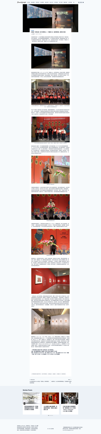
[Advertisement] (50, 364)
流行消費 (60, 2)
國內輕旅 (47, 2)
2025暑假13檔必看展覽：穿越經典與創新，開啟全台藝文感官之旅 (50, 408)
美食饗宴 (42, 2)
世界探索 (56, 2)
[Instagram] (81, 2)
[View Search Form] (74, 2)
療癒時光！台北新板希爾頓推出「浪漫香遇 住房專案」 (61, 381)
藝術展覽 (33, 2)
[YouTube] (83, 2)
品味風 (28, 2)
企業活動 (70, 2)
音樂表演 (37, 2)
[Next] (76, 403)
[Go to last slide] (24, 403)
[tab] (48, 415)
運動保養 (65, 2)
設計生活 (51, 2)
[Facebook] (79, 2)
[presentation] (31, 398)
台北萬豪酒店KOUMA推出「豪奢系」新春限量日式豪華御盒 (39, 381)
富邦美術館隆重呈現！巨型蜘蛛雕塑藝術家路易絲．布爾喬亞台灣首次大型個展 (31, 408)
